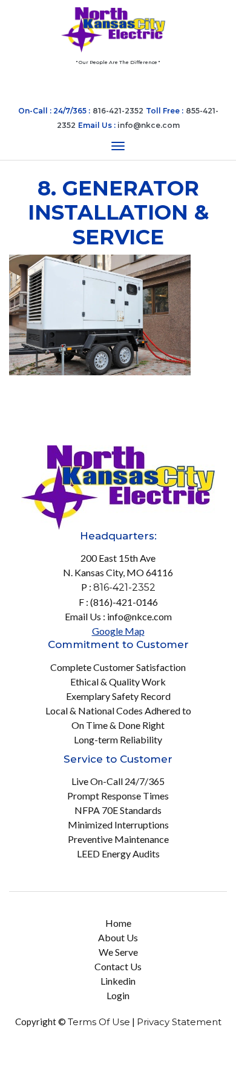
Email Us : (129, 125)
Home (118, 923)
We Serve (118, 952)
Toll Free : (164, 110)
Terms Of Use (99, 1022)
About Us (118, 937)
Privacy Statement (179, 1022)
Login (118, 995)
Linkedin (118, 981)
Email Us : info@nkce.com (118, 616)
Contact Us (118, 966)
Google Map (118, 631)
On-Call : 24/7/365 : (54, 110)
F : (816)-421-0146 (118, 602)
